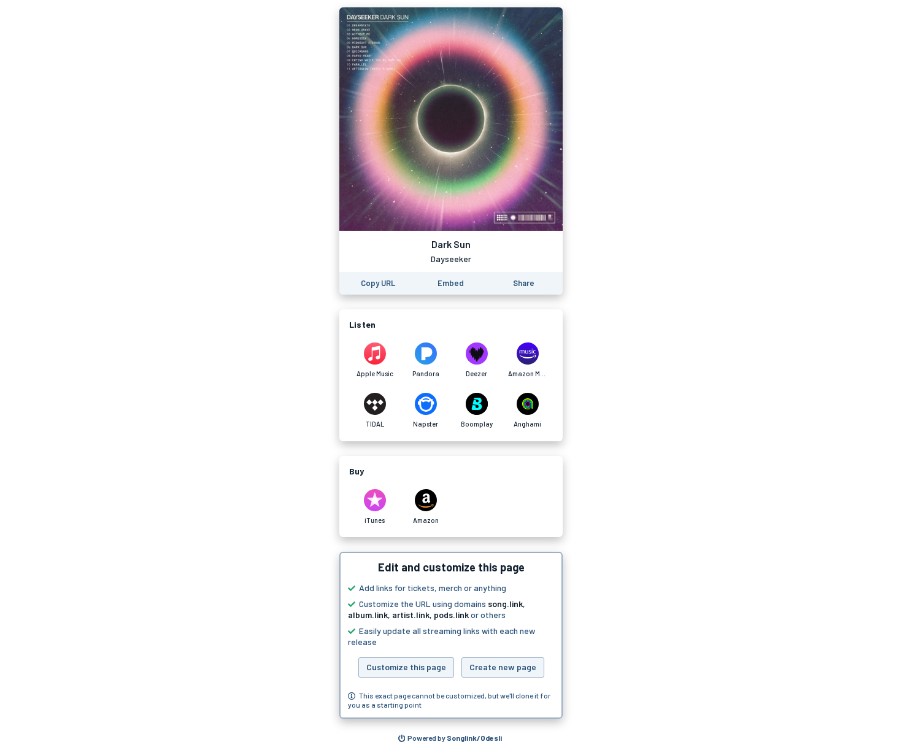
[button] (451, 635)
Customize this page (406, 667)
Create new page (502, 667)
